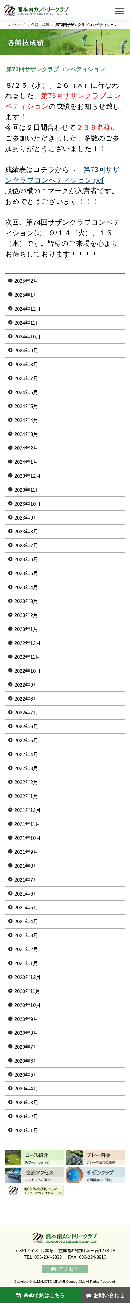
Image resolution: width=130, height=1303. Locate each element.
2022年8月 (26, 699)
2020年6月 (26, 1061)
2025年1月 (26, 295)
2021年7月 (26, 880)
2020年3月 (26, 1103)
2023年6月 (26, 559)
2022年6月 (26, 727)
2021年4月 (26, 922)
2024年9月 (26, 351)
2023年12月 (27, 476)
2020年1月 (26, 1130)
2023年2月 (26, 615)
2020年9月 (26, 1019)
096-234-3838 (48, 1257)
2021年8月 (26, 866)
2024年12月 (27, 309)
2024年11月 (27, 323)
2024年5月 (26, 406)
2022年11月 (27, 657)
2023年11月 (27, 490)
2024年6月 (26, 392)
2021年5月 (26, 908)
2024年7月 (26, 378)
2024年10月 (27, 337)
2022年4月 (26, 754)
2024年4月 (26, 420)
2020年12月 (27, 977)
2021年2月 (26, 949)
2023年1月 (26, 629)
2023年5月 (26, 573)
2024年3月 (26, 434)
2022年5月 (26, 741)
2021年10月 (27, 838)
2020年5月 (26, 1075)
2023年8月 (26, 532)
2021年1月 (26, 963)
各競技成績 (40, 25)
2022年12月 (27, 643)
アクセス (69, 1268)
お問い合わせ (109, 1295)
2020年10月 (27, 1005)
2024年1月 (26, 462)
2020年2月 (26, 1117)
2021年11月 (27, 824)
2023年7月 (26, 546)
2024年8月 (26, 365)
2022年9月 (26, 685)
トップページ (14, 25)
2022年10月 (27, 671)
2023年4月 (26, 587)
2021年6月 (26, 894)
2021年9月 (26, 852)
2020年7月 (26, 1047)
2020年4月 (26, 1089)
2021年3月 (26, 935)
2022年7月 (26, 713)
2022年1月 (26, 796)
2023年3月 (26, 601)
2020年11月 (27, 991)
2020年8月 (26, 1033)
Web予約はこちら (44, 1295)
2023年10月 (27, 504)
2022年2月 (26, 782)
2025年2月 (26, 281)
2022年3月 (26, 768)
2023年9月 (26, 518)
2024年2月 (26, 448)
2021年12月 (27, 810)
